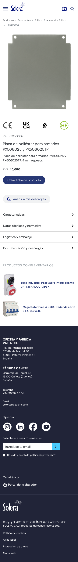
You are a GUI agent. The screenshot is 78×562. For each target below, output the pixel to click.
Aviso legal (9, 539)
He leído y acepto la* (31, 455)
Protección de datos (15, 546)
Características (14, 215)
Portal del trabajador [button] (22, 485)
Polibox (38, 20)
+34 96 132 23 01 (13, 393)
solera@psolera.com (15, 404)
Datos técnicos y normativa (22, 226)
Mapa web (9, 553)
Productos (8, 20)
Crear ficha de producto (24, 180)
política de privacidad (42, 455)
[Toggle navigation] (5, 8)
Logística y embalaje (17, 237)
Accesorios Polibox (56, 20)
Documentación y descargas (23, 248)
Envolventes (24, 20)
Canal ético (11, 477)
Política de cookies (14, 533)
